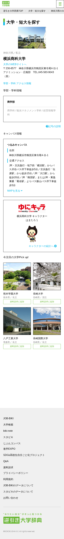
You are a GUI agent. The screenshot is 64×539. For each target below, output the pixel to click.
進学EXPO (9, 448)
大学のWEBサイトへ (15, 64)
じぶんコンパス (12, 443)
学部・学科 (9, 83)
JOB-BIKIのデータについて (18, 485)
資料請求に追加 (17, 301)
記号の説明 (54, 126)
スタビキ (8, 437)
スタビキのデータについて (18, 491)
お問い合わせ (10, 498)
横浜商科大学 (14, 58)
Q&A (6, 461)
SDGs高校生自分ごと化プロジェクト (24, 455)
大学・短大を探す (37, 11)
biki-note (8, 430)
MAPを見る (14, 190)
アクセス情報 (23, 83)
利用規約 (8, 479)
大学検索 (8, 424)
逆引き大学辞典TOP (13, 11)
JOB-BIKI (8, 418)
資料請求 (8, 467)
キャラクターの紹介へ (41, 246)
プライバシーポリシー (15, 473)
